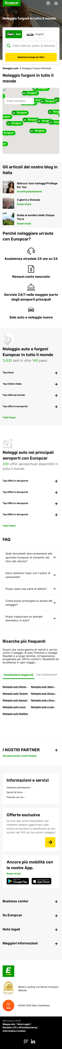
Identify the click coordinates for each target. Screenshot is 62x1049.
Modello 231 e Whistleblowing (20, 1027)
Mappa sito (9, 1024)
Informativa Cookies (14, 1030)
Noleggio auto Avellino (15, 713)
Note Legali (23, 1024)
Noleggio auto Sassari (15, 700)
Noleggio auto (11, 68)
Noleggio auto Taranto (15, 693)
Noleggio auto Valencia (43, 686)
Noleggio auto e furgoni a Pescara (43, 700)
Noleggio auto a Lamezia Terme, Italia (43, 707)
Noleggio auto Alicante (15, 686)
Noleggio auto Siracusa (43, 693)
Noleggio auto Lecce (14, 707)
